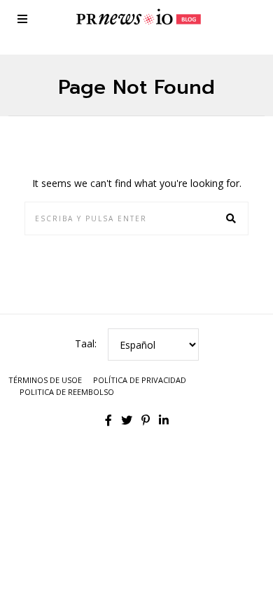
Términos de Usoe (45, 380)
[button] (231, 218)
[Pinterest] (145, 420)
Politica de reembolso (67, 392)
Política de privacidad (139, 380)
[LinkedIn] (163, 420)
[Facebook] (108, 420)
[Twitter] (127, 420)
